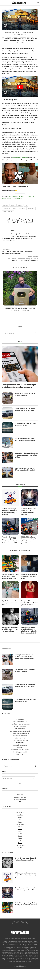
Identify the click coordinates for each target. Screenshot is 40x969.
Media (20, 826)
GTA (26, 205)
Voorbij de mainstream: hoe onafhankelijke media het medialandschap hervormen (19, 386)
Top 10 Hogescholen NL (20, 752)
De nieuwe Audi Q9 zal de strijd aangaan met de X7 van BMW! (25, 409)
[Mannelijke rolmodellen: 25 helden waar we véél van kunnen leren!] (10, 616)
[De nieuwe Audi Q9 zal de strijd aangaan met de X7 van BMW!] (7, 413)
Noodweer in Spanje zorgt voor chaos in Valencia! (25, 394)
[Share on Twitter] (14, 221)
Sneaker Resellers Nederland (20, 733)
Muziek (20, 836)
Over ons (20, 795)
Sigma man (20, 754)
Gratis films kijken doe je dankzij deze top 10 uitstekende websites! (10, 576)
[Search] (38, 2)
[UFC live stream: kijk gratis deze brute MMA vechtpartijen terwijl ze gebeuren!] (10, 497)
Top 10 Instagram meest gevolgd (20, 731)
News (20, 843)
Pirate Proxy (20, 742)
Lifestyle (20, 815)
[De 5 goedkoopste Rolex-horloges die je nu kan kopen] (29, 563)
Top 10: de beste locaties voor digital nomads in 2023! (10, 603)
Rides (20, 838)
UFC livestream (20, 728)
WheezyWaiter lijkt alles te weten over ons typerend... (20, 309)
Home (6, 32)
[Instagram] (22, 922)
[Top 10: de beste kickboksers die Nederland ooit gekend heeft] (7, 862)
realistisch (31, 208)
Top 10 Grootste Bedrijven (20, 740)
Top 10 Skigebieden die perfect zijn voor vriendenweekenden (25, 439)
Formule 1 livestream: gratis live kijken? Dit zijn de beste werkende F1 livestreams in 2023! (9, 540)
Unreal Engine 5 (7, 211)
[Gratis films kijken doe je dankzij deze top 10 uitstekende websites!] (10, 563)
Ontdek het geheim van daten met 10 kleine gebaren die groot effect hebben (26, 455)
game (13, 205)
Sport (20, 847)
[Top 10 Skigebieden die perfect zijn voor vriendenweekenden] (7, 442)
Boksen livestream (20, 726)
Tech (20, 822)
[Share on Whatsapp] (19, 221)
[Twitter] (17, 922)
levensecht (6, 208)
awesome (5, 205)
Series (20, 831)
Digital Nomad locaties (20, 736)
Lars (13, 230)
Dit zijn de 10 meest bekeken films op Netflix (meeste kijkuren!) (29, 603)
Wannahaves (20, 824)
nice (14, 208)
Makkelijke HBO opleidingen (20, 750)
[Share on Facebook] (9, 221)
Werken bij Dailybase (20, 797)
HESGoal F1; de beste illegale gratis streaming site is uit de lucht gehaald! (29, 540)
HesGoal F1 (20, 747)
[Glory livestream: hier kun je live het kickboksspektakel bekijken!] (29, 497)
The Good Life (20, 812)
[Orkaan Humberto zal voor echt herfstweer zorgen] (7, 427)
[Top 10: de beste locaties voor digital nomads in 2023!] (10, 589)
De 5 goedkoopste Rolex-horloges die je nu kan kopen (29, 576)
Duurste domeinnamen (20, 745)
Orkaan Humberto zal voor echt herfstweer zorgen (25, 424)
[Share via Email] (30, 221)
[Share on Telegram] (25, 221)
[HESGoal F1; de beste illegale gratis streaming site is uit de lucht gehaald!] (29, 526)
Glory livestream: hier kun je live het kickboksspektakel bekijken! (28, 511)
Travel (20, 817)
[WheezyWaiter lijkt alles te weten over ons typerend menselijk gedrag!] (20, 288)
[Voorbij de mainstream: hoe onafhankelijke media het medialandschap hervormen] (20, 364)
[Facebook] (13, 922)
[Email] (26, 922)
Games (20, 833)
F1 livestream (20, 719)
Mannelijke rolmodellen (20, 722)
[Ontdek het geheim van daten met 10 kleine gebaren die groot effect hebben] (7, 457)
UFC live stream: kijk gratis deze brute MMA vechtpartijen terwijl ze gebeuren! (9, 511)
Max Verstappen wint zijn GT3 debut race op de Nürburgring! (25, 469)
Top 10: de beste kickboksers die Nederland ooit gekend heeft (25, 859)
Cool (20, 840)
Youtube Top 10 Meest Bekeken (20, 724)
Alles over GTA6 (20, 738)
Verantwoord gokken (20, 799)
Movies (20, 829)
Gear (20, 819)
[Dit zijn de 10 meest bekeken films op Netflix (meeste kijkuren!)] (29, 589)
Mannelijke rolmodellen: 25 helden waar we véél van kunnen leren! (10, 629)
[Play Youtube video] (20, 87)
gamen (20, 205)
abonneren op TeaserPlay (19, 157)
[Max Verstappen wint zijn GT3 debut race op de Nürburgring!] (7, 472)
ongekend (21, 208)
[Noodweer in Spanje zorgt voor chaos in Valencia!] (7, 398)
